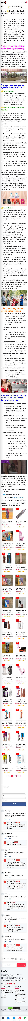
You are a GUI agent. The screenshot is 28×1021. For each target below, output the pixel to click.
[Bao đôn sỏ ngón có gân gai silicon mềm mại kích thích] (20, 603)
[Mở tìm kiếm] (22, 2)
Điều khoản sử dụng (7, 990)
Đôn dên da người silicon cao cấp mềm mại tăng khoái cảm (7, 723)
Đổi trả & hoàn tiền (20, 1002)
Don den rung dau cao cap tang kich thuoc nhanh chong (7, 746)
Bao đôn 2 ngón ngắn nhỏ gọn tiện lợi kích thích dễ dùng (7, 590)
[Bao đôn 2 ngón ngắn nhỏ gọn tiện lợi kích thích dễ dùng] (7, 581)
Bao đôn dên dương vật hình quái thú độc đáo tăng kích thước (7, 523)
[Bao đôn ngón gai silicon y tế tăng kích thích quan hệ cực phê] (7, 603)
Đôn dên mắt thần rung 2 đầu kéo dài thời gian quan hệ (21, 679)
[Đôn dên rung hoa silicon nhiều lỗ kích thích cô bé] (20, 536)
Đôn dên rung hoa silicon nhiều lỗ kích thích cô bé (21, 545)
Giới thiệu (4, 995)
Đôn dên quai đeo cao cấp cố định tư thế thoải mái (7, 768)
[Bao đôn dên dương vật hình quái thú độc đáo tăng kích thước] (7, 514)
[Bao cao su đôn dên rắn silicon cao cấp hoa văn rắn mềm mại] (20, 514)
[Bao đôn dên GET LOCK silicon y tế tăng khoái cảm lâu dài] (7, 692)
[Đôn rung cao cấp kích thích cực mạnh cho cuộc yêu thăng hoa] (20, 759)
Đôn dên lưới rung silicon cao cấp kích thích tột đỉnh (21, 656)
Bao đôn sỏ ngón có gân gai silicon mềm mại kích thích (21, 612)
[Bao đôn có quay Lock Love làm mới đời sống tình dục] (7, 625)
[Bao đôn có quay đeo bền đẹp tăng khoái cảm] (20, 558)
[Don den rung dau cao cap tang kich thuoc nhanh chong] (7, 737)
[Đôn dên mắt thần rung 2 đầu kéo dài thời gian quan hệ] (20, 670)
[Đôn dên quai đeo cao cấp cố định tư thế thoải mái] (7, 759)
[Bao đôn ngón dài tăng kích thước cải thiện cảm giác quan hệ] (20, 581)
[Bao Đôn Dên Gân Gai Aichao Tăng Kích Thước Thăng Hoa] (20, 625)
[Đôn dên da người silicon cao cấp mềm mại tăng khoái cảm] (7, 714)
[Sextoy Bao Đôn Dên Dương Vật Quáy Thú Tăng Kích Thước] (7, 536)
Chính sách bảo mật (7, 992)
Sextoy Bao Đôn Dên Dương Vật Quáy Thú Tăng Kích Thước (7, 545)
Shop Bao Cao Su (17, 497)
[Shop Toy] (6, 2)
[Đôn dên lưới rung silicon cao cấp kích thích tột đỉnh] (20, 647)
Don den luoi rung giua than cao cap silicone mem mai (21, 746)
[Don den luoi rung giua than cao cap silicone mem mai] (20, 737)
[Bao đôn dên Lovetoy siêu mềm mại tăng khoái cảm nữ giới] (7, 647)
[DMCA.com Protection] (14, 1008)
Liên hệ (4, 997)
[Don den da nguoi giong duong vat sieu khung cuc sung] (20, 714)
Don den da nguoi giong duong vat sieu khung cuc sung (20, 723)
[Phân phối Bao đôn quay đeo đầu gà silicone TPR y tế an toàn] (7, 558)
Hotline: (8, 984)
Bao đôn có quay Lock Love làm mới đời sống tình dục (7, 634)
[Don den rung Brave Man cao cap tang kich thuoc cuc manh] (7, 670)
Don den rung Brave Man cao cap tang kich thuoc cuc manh (7, 679)
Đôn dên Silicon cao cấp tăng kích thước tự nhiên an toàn (20, 701)
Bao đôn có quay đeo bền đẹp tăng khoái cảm (20, 567)
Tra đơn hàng (21, 965)
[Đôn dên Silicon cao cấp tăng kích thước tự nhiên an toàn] (20, 692)
